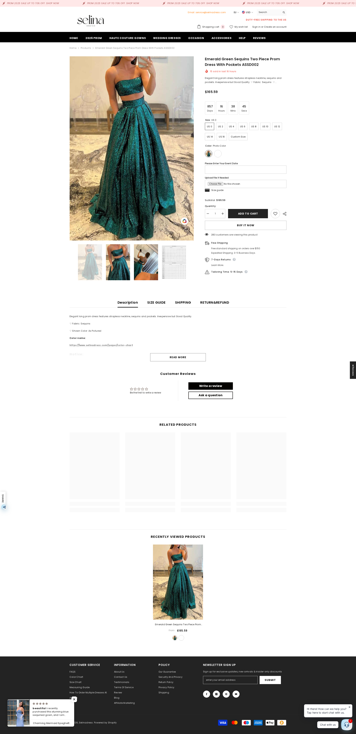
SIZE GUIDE (156, 302)
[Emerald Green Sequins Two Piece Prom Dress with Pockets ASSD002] (178, 582)
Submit (270, 680)
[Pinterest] (226, 694)
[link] (95, 504)
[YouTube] (236, 694)
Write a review (210, 386)
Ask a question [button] (210, 395)
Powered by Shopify (105, 722)
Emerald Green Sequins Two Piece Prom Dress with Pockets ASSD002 (178, 625)
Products (86, 48)
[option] (132, 148)
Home (73, 48)
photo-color (175, 638)
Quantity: (210, 206)
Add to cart (248, 213)
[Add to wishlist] (275, 213)
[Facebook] (206, 694)
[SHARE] (283, 213)
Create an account (275, 26)
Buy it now (245, 225)
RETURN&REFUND (214, 302)
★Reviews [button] (353, 370)
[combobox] (269, 12)
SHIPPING (183, 302)
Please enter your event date (221, 163)
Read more (178, 357)
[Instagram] (216, 694)
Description (128, 302)
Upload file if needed (217, 177)
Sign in (256, 26)
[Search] (271, 12)
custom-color (181, 638)
